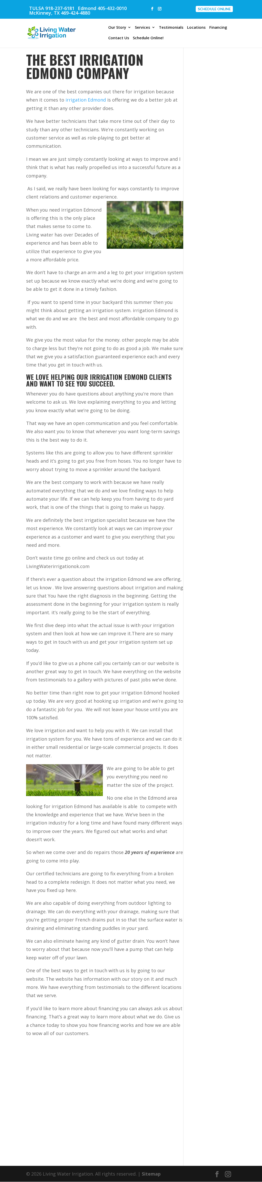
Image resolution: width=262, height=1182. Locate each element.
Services (142, 27)
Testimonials (171, 27)
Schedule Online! (148, 38)
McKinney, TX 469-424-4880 (59, 13)
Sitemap (151, 1174)
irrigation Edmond (86, 100)
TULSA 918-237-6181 (51, 8)
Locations (196, 27)
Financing (218, 27)
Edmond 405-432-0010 (102, 8)
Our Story (117, 27)
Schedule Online (214, 9)
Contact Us (118, 38)
